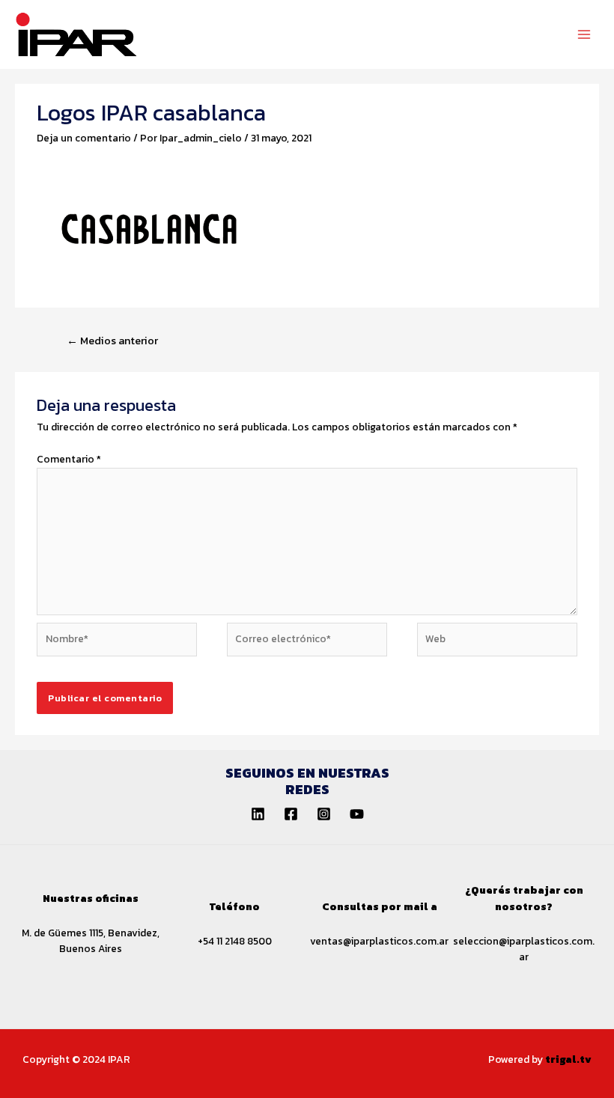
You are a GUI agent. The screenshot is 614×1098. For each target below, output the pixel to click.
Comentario (69, 458)
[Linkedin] (258, 814)
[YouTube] (357, 814)
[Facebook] (291, 814)
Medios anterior (112, 340)
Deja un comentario (84, 137)
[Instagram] (324, 814)
